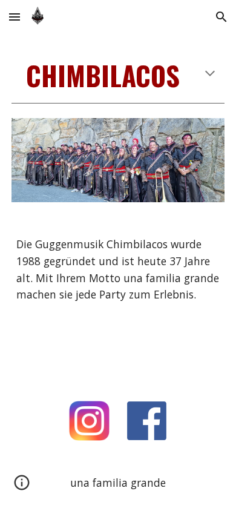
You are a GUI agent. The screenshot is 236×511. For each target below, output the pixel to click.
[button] (14, 16)
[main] (118, 75)
